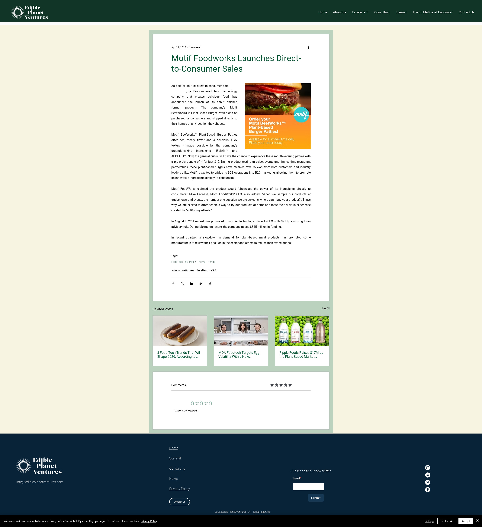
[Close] (477, 521)
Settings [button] (429, 521)
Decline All (447, 521)
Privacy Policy (149, 521)
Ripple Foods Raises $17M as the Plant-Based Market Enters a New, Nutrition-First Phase (301, 354)
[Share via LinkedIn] (191, 283)
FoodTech (177, 261)
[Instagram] (427, 467)
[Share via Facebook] (173, 283)
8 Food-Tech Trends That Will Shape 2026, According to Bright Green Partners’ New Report (179, 354)
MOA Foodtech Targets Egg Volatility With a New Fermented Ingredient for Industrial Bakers (238, 354)
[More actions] (308, 47)
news (202, 261)
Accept (466, 521)
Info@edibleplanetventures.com (39, 482)
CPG (214, 270)
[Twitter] (427, 482)
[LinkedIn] (427, 475)
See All (325, 308)
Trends (211, 261)
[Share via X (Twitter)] (182, 283)
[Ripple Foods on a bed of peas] (302, 331)
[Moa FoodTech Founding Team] (241, 331)
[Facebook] (427, 489)
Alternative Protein (183, 270)
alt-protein (191, 261)
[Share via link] (201, 283)
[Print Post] (210, 283)
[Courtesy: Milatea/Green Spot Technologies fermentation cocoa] (180, 331)
